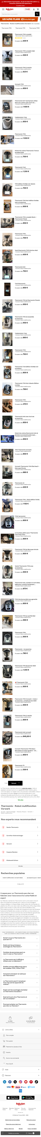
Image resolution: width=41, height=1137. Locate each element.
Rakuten (8, 1075)
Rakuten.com (20, 1112)
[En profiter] (20, 19)
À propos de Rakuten (32, 1109)
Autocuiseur (32, 1124)
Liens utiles (9, 1030)
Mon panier (9, 1041)
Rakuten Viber (17, 1109)
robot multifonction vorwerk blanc (13, 877)
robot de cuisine (26, 788)
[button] (20, 3)
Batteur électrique (9, 1128)
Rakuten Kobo (5, 1109)
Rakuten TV (11, 1109)
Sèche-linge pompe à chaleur (12, 1120)
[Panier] (37, 9)
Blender (21, 1128)
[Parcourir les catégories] (3, 9)
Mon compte (10, 1035)
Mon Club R (9, 1064)
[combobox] (18, 14)
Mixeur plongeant (32, 1128)
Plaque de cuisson (31, 1120)
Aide (6, 1070)
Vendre (8, 1052)
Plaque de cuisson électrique (13, 1124)
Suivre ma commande (12, 1058)
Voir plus (20, 800)
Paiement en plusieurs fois (14, 1046)
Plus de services (23, 1109)
